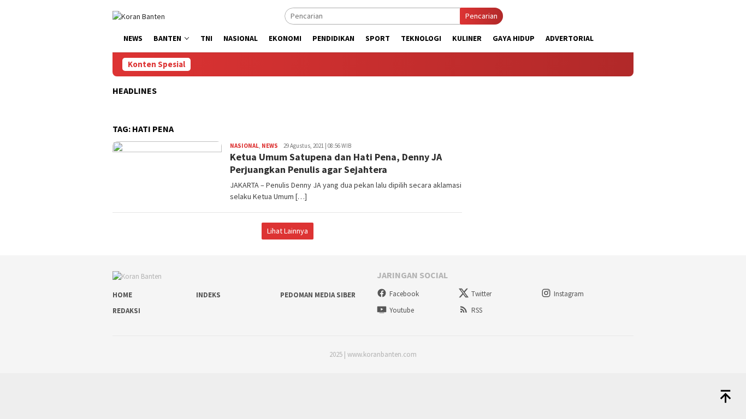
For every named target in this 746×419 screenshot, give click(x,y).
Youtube (401, 310)
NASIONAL (244, 145)
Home (122, 295)
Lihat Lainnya (287, 231)
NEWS (270, 145)
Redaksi (126, 310)
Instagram (569, 293)
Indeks (208, 295)
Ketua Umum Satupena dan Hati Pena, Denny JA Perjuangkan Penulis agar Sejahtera (336, 163)
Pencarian (481, 16)
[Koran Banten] (139, 15)
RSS (476, 310)
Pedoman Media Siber (318, 295)
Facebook (404, 293)
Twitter (481, 293)
